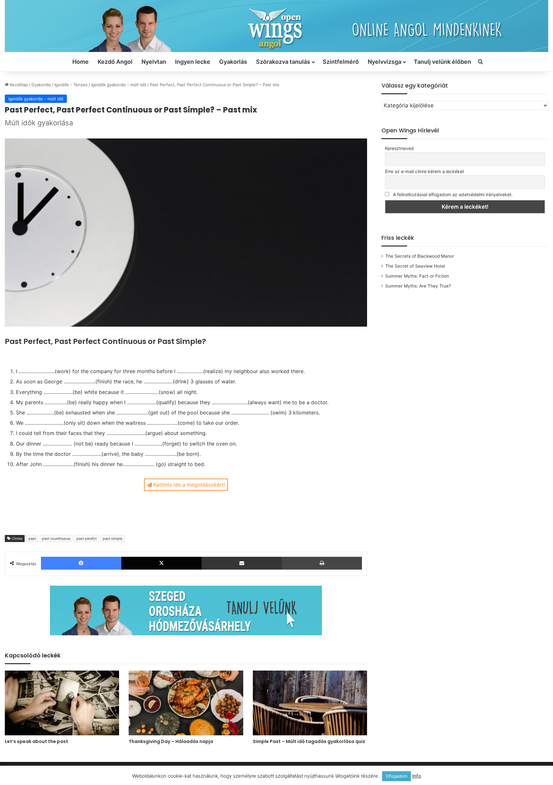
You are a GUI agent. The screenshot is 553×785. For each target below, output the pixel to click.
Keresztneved (399, 148)
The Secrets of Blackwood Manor (419, 256)
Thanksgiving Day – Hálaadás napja (171, 741)
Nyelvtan (153, 61)
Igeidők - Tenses (71, 84)
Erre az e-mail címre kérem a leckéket (424, 171)
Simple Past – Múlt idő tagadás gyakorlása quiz (309, 741)
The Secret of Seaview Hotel (415, 266)
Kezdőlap (18, 84)
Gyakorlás (233, 61)
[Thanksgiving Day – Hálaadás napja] (186, 703)
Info (416, 776)
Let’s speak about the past (36, 741)
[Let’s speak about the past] (62, 703)
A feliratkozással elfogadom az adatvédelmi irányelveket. (453, 194)
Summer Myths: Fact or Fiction (417, 276)
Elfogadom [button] (396, 776)
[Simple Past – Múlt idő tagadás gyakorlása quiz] (310, 703)
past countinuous (56, 538)
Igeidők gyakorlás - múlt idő (118, 84)
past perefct (86, 538)
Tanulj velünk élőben (442, 61)
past (32, 538)
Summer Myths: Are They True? (418, 285)
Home (80, 61)
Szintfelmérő (341, 61)
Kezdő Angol (115, 61)
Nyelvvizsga (384, 61)
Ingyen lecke (192, 61)
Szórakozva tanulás (283, 61)
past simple (112, 538)
